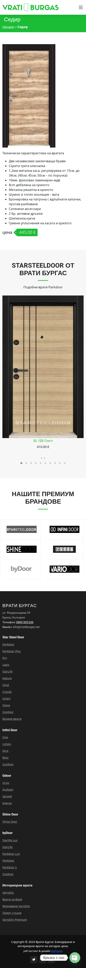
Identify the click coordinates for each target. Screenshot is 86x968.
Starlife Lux (9, 840)
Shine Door (9, 821)
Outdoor (8, 712)
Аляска (7, 803)
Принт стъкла (11, 913)
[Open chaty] (74, 957)
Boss (5, 757)
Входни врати (11, 718)
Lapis (5, 664)
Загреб (7, 796)
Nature (7, 678)
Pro (4, 658)
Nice (5, 750)
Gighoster (57, 951)
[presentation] (41, 457)
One (5, 737)
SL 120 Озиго (43, 441)
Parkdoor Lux (11, 853)
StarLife (7, 671)
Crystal (7, 691)
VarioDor (8, 892)
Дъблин (7, 789)
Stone (6, 705)
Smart (6, 698)
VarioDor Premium (14, 919)
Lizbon (6, 744)
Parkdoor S (9, 867)
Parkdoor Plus (11, 651)
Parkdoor (8, 644)
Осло (5, 782)
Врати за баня (12, 899)
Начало (8, 27)
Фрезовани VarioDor (16, 906)
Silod (5, 685)
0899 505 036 (24, 622)
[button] (21, 463)
